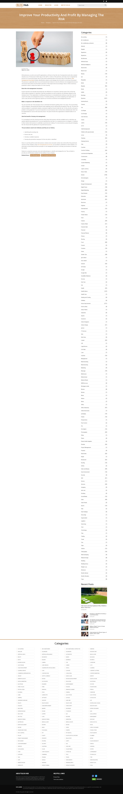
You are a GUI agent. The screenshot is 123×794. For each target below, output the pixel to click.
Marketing (83, 367)
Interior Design (84, 325)
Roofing (83, 462)
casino (82, 122)
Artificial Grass (84, 61)
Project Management (86, 447)
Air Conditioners (85, 40)
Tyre (82, 542)
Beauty (82, 73)
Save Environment (85, 472)
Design (82, 181)
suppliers (83, 521)
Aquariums (83, 52)
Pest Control (84, 423)
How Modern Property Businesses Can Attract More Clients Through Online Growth (98, 621)
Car (82, 107)
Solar (82, 499)
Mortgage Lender (85, 386)
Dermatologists (84, 178)
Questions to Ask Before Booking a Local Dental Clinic (98, 614)
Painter (82, 416)
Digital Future (84, 187)
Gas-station (84, 260)
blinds (82, 83)
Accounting (83, 37)
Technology (84, 530)
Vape (82, 545)
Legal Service (84, 346)
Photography (84, 432)
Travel (82, 539)
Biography (83, 80)
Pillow (82, 435)
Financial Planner (85, 233)
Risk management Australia (48, 155)
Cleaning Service (85, 141)
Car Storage (84, 113)
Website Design (84, 557)
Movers (83, 389)
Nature (82, 398)
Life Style (83, 349)
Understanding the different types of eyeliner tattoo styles (98, 633)
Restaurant (83, 459)
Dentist (82, 175)
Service (83, 481)
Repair (82, 456)
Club (82, 144)
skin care (83, 490)
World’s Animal (84, 573)
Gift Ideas (83, 266)
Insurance (83, 318)
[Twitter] (106, 1)
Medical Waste (84, 380)
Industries (83, 312)
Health (82, 288)
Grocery (83, 279)
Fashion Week (84, 224)
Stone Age (83, 514)
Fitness (83, 236)
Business (83, 98)
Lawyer (82, 340)
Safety (82, 465)
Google (82, 269)
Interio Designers (85, 322)
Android (83, 46)
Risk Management (35, 155)
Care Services (84, 116)
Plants (82, 438)
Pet (82, 426)
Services (83, 484)
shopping (83, 487)
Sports (82, 505)
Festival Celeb (84, 227)
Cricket (82, 165)
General (83, 263)
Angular (83, 49)
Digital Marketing (85, 190)
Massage (83, 371)
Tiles (82, 533)
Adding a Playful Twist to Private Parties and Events (97, 627)
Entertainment (84, 208)
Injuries (82, 315)
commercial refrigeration (87, 153)
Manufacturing (84, 364)
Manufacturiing (84, 361)
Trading (83, 536)
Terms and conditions (58, 779)
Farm (82, 217)
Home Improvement (86, 303)
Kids (82, 334)
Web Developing (85, 554)
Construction (84, 156)
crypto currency (84, 168)
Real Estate (83, 453)
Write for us (65, 5)
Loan (82, 352)
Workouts (83, 570)
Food (82, 242)
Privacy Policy (56, 777)
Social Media (84, 496)
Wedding (83, 560)
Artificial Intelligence (85, 64)
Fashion (83, 220)
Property (83, 450)
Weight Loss (84, 567)
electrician (83, 199)
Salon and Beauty (85, 469)
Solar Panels (84, 502)
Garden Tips (84, 254)
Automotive (84, 67)
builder (82, 92)
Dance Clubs (84, 171)
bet (82, 76)
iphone (82, 328)
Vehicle (83, 548)
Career (82, 119)
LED (82, 343)
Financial (83, 230)
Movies (82, 392)
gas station (83, 257)
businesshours (84, 101)
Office (82, 404)
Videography (84, 551)
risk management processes (44, 144)
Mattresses (83, 374)
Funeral (83, 245)
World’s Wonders (85, 576)
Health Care (84, 294)
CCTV (82, 126)
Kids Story (83, 337)
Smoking (83, 493)
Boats (82, 89)
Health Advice (84, 291)
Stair (82, 508)
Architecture (84, 58)
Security (83, 475)
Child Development (85, 129)
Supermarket (84, 518)
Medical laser (84, 377)
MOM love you (84, 383)
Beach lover (84, 70)
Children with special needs (87, 132)
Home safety (84, 306)
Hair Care (83, 282)
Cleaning (83, 138)
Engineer (83, 205)
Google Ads (84, 273)
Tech (82, 527)
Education (83, 196)
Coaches (83, 147)
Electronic (83, 202)
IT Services (83, 331)
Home (40, 5)
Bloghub (83, 86)
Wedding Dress (84, 563)
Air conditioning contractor (87, 43)
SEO (82, 478)
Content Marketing (85, 162)
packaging (83, 413)
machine (83, 355)
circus (82, 135)
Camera (83, 104)
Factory (83, 211)
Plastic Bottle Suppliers (86, 441)
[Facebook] (103, 1)
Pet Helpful (83, 429)
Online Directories (85, 410)
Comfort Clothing (85, 150)
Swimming (83, 524)
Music (82, 395)
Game (82, 251)
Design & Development (86, 184)
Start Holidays (84, 511)
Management (84, 358)
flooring (83, 239)
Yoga (82, 579)
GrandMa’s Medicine (85, 276)
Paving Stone (84, 420)
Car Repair (83, 110)
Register (48, 5)
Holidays (83, 300)
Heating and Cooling (86, 297)
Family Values (84, 214)
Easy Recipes (84, 193)
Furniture (83, 248)
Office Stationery (85, 407)
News (82, 401)
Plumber (83, 444)
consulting (83, 159)
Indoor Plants (84, 309)
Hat (82, 285)
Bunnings (83, 95)
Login (56, 5)
